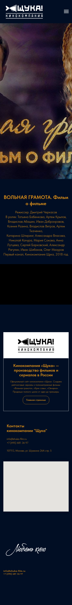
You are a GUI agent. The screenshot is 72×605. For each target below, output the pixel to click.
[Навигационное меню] (66, 11)
